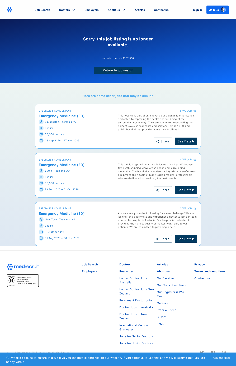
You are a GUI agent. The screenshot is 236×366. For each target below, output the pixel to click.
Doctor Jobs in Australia (136, 307)
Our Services (165, 278)
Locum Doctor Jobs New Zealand (136, 291)
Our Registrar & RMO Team (171, 294)
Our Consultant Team (171, 285)
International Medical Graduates (134, 327)
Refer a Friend (166, 310)
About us (163, 271)
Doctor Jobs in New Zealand (133, 316)
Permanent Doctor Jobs (136, 300)
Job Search (42, 10)
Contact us (161, 10)
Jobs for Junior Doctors (136, 343)
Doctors (125, 264)
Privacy (199, 264)
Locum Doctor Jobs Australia (133, 280)
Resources (126, 271)
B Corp (162, 317)
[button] (67, 10)
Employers (92, 10)
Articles (140, 10)
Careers (162, 303)
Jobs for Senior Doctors (136, 336)
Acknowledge (221, 357)
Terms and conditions (209, 271)
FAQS (160, 324)
